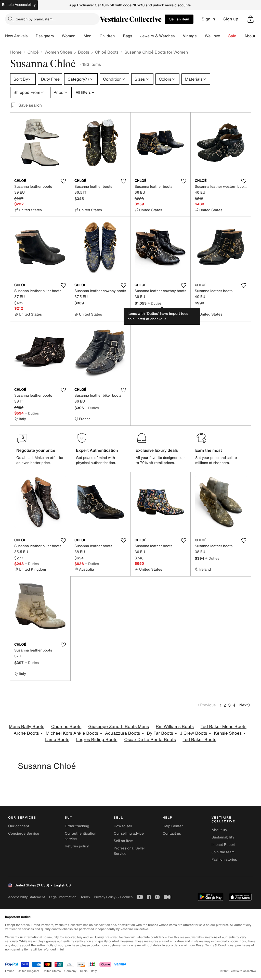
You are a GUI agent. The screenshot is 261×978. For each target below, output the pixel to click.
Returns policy (77, 846)
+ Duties (155, 303)
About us (219, 830)
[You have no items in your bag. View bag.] (250, 19)
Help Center (173, 826)
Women (68, 36)
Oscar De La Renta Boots (150, 739)
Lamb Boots (57, 739)
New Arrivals (16, 36)
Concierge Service (23, 833)
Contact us (172, 833)
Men (88, 36)
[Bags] (136, 36)
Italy (94, 971)
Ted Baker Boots (199, 739)
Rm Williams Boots (175, 726)
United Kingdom (28, 971)
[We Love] (224, 36)
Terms (85, 897)
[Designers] (58, 36)
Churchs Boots (66, 726)
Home (15, 52)
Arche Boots (26, 733)
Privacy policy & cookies (113, 897)
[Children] (119, 36)
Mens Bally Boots (26, 726)
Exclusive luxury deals (157, 450)
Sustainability (223, 837)
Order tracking (77, 826)
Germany (70, 971)
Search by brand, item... (36, 19)
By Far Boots (160, 733)
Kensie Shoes (228, 733)
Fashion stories (224, 859)
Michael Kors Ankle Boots (72, 733)
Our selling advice (129, 833)
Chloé (32, 52)
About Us (252, 36)
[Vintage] (201, 36)
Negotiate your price (35, 450)
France (9, 971)
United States (52, 971)
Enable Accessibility (19, 4)
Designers (45, 36)
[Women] (79, 36)
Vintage (190, 36)
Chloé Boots (107, 52)
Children (107, 36)
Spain (84, 971)
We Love (212, 36)
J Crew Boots (193, 733)
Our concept (18, 826)
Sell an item (179, 19)
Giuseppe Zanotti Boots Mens (118, 726)
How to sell (123, 826)
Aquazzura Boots (122, 733)
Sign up (230, 19)
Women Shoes (58, 52)
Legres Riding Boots (97, 739)
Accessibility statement (26, 897)
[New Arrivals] (32, 36)
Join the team (223, 852)
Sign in (208, 19)
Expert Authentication (97, 450)
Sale (232, 36)
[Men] (96, 36)
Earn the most (208, 450)
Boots (83, 52)
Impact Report (224, 844)
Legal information (62, 897)
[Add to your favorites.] (63, 181)
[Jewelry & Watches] (179, 36)
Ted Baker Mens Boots (223, 726)
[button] (250, 19)
